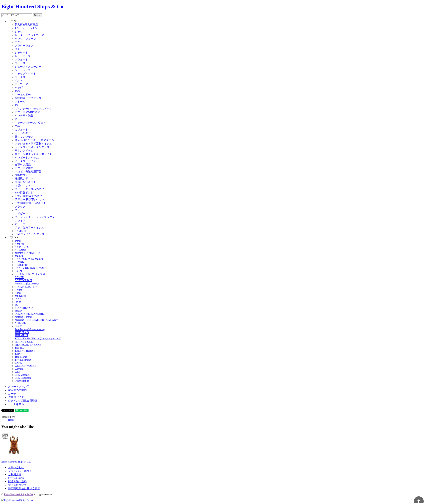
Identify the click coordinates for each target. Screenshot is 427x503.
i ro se (18, 301)
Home (11, 419)
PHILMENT (21, 335)
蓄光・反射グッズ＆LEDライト (33, 154)
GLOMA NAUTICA (26, 286)
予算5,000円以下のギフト (30, 199)
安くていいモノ (24, 136)
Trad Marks (21, 356)
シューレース (23, 70)
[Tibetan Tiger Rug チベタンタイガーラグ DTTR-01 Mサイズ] (13, 456)
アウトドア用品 (24, 168)
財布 (17, 91)
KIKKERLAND (24, 307)
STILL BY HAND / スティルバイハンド (38, 338)
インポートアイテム (27, 157)
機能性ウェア (23, 175)
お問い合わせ (16, 467)
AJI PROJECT (23, 246)
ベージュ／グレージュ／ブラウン (35, 217)
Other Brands (22, 380)
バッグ (19, 87)
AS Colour (20, 249)
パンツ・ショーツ (25, 38)
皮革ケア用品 (23, 164)
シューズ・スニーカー (28, 66)
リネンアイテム (24, 150)
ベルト (19, 80)
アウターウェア (24, 45)
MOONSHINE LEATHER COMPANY (36, 319)
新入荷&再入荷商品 (26, 24)
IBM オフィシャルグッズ (29, 234)
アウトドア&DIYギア (27, 112)
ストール (20, 101)
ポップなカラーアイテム (29, 227)
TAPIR (18, 353)
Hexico (18, 289)
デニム (19, 42)
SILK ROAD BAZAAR (28, 344)
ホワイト (20, 220)
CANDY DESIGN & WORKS (31, 267)
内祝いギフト (23, 185)
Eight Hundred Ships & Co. (33, 6)
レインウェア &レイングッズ (32, 147)
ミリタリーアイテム (27, 161)
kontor (18, 310)
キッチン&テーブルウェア (30, 122)
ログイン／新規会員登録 (22, 400)
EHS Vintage (22, 374)
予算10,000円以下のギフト (30, 203)
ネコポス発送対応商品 (28, 171)
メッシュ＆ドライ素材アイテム (33, 143)
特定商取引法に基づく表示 (24, 488)
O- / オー (20, 326)
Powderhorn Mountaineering (30, 329)
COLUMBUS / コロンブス (30, 274)
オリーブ (20, 224)
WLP (17, 371)
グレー (19, 210)
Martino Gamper (23, 316)
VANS (18, 362)
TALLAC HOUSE (25, 350)
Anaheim (19, 243)
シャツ (19, 31)
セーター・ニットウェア (29, 35)
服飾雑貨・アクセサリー (29, 98)
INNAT (19, 298)
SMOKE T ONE (24, 341)
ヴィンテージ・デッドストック (33, 108)
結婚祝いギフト (24, 178)
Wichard (19, 368)
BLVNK (19, 261)
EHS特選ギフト (24, 192)
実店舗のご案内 (17, 390)
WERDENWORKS (25, 365)
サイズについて (17, 485)
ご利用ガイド (16, 397)
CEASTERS (21, 264)
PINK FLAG (22, 332)
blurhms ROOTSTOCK (27, 252)
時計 (17, 105)
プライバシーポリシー (21, 471)
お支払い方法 (16, 478)
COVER (19, 277)
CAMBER (20, 230)
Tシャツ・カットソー (27, 28)
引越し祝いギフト (25, 182)
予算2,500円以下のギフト (30, 196)
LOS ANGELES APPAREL (30, 313)
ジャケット (21, 52)
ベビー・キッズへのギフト (31, 189)
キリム (19, 119)
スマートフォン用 (18, 386)
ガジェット (21, 129)
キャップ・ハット (25, 73)
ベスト (19, 49)
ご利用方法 (14, 474)
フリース (20, 63)
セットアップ (23, 56)
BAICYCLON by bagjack (29, 258)
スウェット (21, 59)
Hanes (18, 292)
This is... (19, 347)
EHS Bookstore (23, 377)
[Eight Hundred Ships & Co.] (17, 500)
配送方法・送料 (17, 481)
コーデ (12, 393)
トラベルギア (23, 133)
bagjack (19, 255)
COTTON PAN (23, 280)
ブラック (20, 206)
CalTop (19, 270)
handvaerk (20, 295)
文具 (17, 126)
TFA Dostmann (23, 359)
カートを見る (16, 404)
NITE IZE (20, 322)
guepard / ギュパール (27, 283)
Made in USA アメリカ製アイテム (34, 140)
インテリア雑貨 (24, 115)
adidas (18, 240)
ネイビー (20, 213)
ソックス (20, 77)
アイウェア (21, 84)
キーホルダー (23, 94)
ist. (16, 304)
